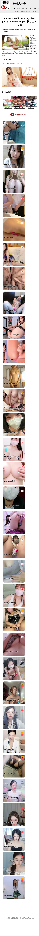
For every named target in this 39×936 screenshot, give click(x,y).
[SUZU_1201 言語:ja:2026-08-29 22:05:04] (13, 606)
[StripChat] (19, 117)
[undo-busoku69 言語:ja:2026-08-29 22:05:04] (13, 216)
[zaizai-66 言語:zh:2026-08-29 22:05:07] (13, 826)
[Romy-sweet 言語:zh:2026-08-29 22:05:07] (13, 728)
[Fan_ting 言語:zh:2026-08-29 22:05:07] (13, 850)
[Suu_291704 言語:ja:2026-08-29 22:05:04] (13, 631)
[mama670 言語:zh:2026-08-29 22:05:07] (13, 777)
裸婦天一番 (19, 3)
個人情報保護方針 (25, 11)
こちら (17, 63)
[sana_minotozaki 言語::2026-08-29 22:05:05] (13, 338)
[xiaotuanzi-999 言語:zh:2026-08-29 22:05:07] (13, 899)
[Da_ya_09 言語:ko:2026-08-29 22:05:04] (13, 679)
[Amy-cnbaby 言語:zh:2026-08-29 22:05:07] (13, 874)
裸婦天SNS (24, 8)
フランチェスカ (19, 108)
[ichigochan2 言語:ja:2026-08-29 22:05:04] (13, 192)
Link (30, 8)
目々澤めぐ (8, 108)
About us (34, 11)
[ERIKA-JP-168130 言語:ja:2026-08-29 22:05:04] (13, 265)
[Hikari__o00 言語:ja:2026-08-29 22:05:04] (13, 460)
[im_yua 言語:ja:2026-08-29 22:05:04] (13, 241)
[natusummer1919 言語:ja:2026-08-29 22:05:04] (13, 509)
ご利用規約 (16, 11)
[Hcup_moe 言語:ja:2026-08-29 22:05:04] (13, 484)
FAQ (34, 8)
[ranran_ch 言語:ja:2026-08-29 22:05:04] (13, 289)
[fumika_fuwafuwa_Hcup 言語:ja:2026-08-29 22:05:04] (13, 411)
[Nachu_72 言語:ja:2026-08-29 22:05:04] (13, 582)
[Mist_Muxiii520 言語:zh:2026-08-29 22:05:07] (13, 801)
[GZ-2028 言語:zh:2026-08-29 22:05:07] (13, 752)
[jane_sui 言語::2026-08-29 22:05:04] (13, 362)
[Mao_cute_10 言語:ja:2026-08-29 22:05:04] (13, 557)
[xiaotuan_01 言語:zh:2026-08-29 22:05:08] (13, 704)
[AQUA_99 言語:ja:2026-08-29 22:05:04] (13, 533)
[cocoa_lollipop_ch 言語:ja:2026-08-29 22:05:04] (13, 436)
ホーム (18, 8)
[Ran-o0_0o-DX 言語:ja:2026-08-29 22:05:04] (13, 655)
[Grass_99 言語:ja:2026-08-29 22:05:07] (13, 143)
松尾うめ (31, 108)
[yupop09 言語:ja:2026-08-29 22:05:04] (13, 314)
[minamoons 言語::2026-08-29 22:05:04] (13, 387)
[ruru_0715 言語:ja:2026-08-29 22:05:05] (13, 167)
